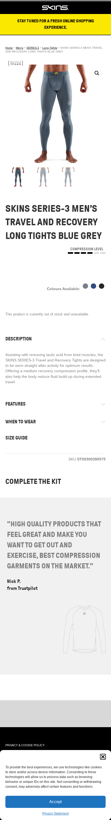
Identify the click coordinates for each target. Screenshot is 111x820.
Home (9, 47)
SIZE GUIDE (16, 438)
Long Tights (49, 47)
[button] (103, 756)
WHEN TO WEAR (20, 421)
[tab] (55, 339)
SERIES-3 (32, 47)
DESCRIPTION (18, 339)
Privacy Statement (55, 813)
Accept (55, 801)
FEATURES (15, 404)
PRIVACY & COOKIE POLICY (24, 745)
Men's (19, 47)
